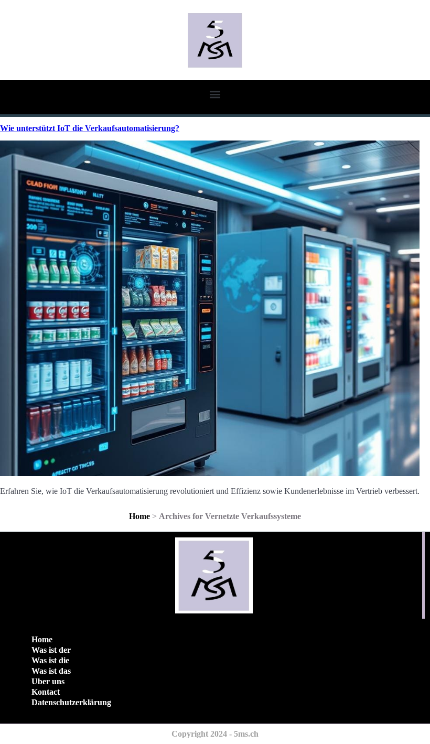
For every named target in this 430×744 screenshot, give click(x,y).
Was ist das (51, 670)
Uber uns (47, 681)
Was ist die (50, 660)
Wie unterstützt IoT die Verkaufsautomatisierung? (89, 128)
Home (139, 516)
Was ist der (51, 649)
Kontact (45, 691)
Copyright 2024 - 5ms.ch (215, 733)
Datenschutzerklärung (71, 702)
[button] (215, 94)
